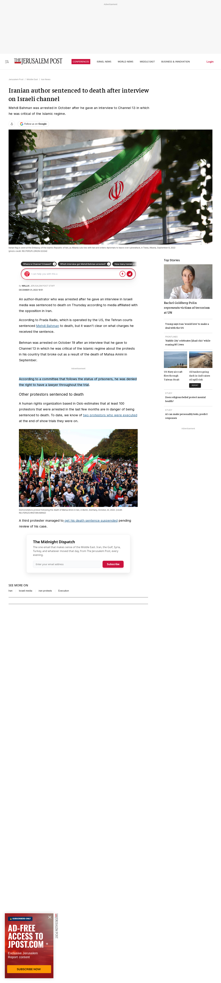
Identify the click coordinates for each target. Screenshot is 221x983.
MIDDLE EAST (147, 61)
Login (210, 61)
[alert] (29, 945)
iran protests (45, 590)
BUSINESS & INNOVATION (175, 61)
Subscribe (113, 564)
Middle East (32, 79)
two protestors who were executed (110, 415)
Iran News (45, 79)
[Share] (12, 124)
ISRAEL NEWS (104, 61)
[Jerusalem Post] (36, 61)
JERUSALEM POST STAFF (42, 286)
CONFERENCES (81, 61)
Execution (63, 590)
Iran (10, 590)
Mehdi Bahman (47, 326)
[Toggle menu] (7, 61)
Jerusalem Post (16, 79)
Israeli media (25, 590)
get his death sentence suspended (91, 520)
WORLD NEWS (125, 61)
